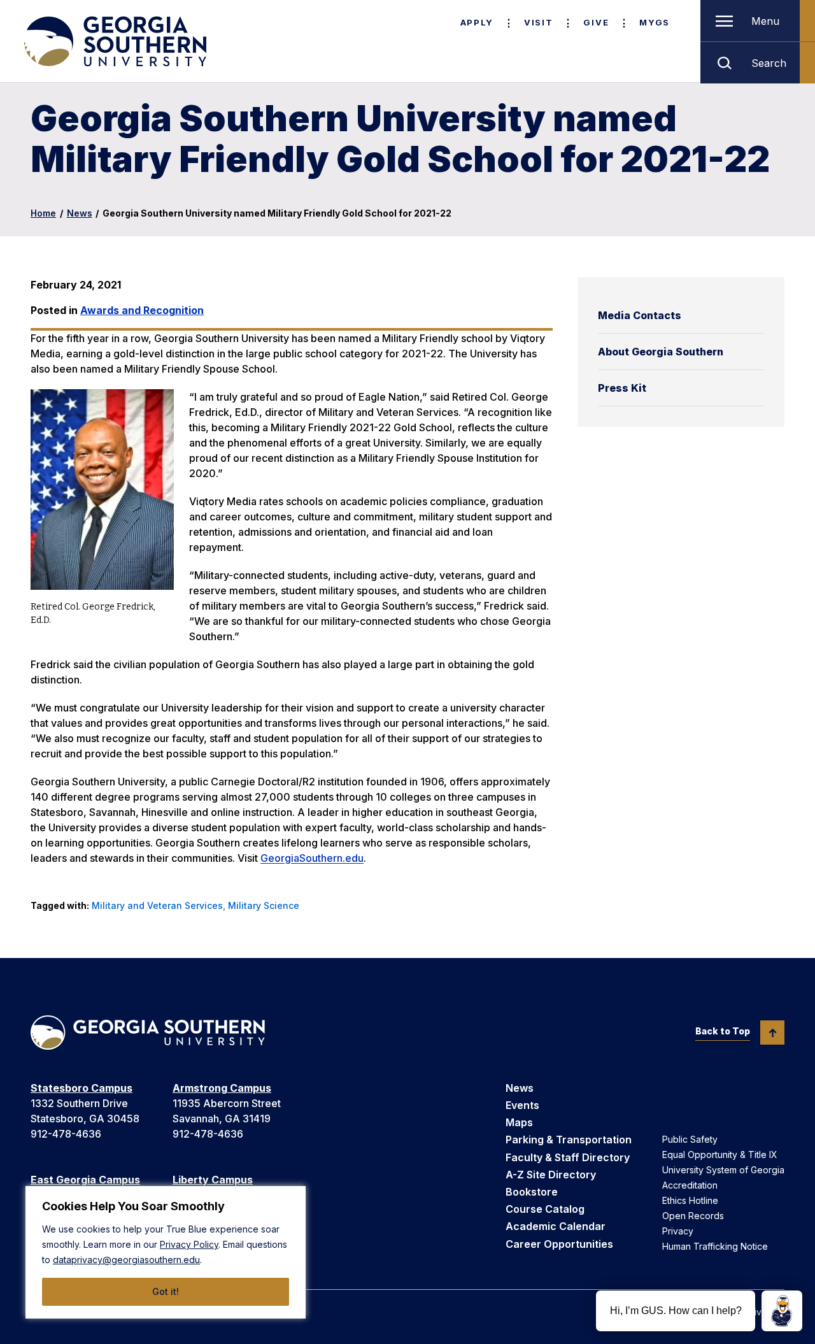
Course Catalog (545, 1209)
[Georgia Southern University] (114, 41)
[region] (165, 1252)
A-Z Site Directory (551, 1174)
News (79, 213)
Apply (476, 22)
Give (596, 22)
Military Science (263, 905)
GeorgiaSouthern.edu (312, 858)
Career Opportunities (559, 1244)
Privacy (677, 1231)
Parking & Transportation (569, 1139)
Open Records (693, 1215)
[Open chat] (782, 1310)
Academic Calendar (556, 1226)
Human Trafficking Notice (715, 1246)
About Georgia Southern (660, 351)
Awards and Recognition (142, 310)
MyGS (654, 22)
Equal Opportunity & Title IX (719, 1154)
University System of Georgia (723, 1169)
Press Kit (622, 388)
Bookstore (532, 1191)
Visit (538, 22)
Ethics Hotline (690, 1200)
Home (43, 213)
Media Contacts (639, 315)
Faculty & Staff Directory (568, 1157)
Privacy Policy (189, 1244)
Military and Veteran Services (157, 905)
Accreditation (690, 1185)
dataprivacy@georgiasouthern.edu (126, 1259)
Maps (519, 1122)
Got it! (165, 1291)
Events (522, 1105)
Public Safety (690, 1139)
